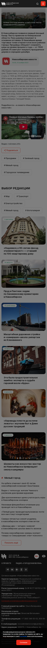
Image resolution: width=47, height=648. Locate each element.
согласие (23, 636)
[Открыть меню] (43, 3)
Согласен (23, 642)
